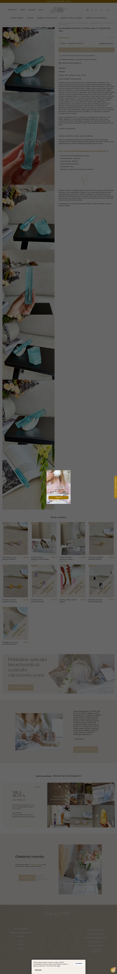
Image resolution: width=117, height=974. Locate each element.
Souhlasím (78, 963)
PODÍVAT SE (58, 497)
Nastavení (38, 970)
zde (58, 966)
